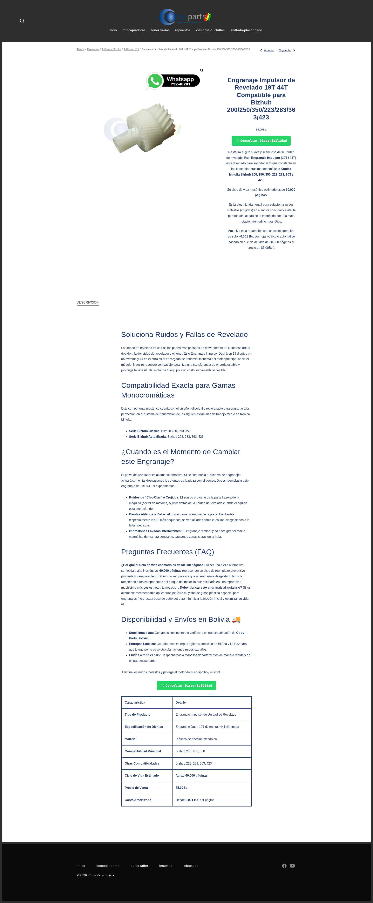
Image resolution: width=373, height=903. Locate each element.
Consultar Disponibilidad (263, 141)
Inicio (81, 865)
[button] (201, 70)
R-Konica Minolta (111, 49)
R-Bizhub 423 (131, 49)
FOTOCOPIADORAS (134, 30)
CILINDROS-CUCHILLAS (210, 30)
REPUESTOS (183, 30)
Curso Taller (139, 865)
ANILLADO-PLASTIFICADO (246, 30)
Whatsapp (191, 865)
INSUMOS (165, 865)
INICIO (112, 30)
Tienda (80, 49)
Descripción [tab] (88, 302)
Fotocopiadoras (107, 865)
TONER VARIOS (160, 30)
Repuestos (93, 49)
